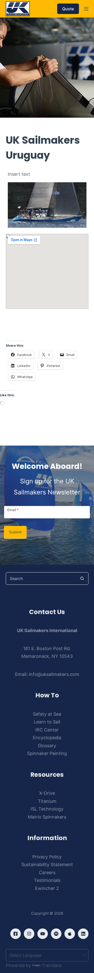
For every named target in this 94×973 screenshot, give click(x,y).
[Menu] (86, 9)
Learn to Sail (47, 721)
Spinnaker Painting (47, 753)
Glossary (47, 745)
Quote (68, 8)
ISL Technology (47, 809)
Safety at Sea (47, 714)
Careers (47, 872)
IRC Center (47, 729)
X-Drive (47, 793)
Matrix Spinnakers (47, 817)
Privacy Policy (47, 856)
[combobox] (41, 578)
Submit (15, 532)
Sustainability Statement (47, 864)
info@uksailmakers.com (54, 674)
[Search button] (82, 578)
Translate (51, 965)
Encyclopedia (47, 737)
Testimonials (47, 880)
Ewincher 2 (47, 888)
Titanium (47, 801)
